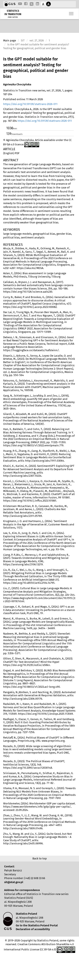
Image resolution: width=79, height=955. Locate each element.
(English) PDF (11, 153)
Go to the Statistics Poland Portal (37, 925)
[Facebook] (25, 4)
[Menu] (71, 13)
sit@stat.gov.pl (13, 882)
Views (14, 128)
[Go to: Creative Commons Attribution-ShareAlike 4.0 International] (31, 144)
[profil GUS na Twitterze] (32, 4)
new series (13, 17)
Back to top (39, 858)
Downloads (17, 134)
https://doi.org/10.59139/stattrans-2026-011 (30, 104)
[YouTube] (20, 4)
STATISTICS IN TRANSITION (12, 12)
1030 (8, 128)
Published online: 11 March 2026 (23, 99)
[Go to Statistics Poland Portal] (10, 4)
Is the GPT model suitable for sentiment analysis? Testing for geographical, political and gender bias (35, 68)
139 (8, 134)
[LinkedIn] (37, 4)
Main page (9, 40)
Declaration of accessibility (33, 929)
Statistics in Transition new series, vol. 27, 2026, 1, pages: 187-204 (38, 92)
